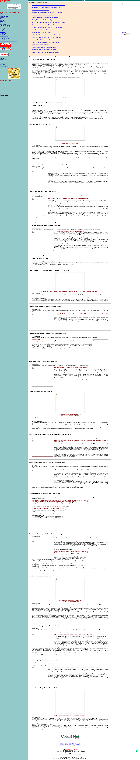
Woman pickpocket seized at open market (41, 32)
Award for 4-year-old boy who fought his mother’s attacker (45, 52)
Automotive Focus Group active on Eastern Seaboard (44, 47)
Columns (69, 743)
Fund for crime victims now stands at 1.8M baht (43, 15)
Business (63, 743)
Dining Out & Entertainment (76, 744)
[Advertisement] (15, 90)
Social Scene (61, 745)
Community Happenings (70, 745)
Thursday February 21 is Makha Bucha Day (42, 20)
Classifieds (64, 745)
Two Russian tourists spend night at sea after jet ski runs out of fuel (47, 7)
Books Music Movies (78, 745)
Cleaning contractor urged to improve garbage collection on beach (47, 27)
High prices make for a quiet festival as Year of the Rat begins (46, 42)
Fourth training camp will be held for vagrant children (44, 49)
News (60, 743)
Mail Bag (72, 743)
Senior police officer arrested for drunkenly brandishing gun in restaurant (48, 34)
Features (66, 743)
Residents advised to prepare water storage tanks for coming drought (47, 12)
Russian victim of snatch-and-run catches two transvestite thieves (46, 37)
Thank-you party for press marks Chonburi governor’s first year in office (48, 22)
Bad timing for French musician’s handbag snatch (43, 29)
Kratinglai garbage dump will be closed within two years (45, 17)
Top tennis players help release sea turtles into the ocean (44, 39)
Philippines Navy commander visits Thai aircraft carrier (44, 24)
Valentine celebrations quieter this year (40, 44)
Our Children (62, 744)
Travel (65, 744)
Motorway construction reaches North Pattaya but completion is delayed (48, 5)
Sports (75, 743)
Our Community (68, 744)
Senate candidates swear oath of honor (40, 10)
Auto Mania (78, 743)
